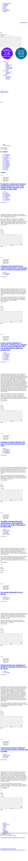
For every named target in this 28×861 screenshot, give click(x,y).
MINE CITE (5, 832)
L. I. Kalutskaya (6, 161)
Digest (4, 7)
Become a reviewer (4, 92)
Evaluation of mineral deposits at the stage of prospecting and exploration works (13, 443)
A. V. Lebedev (6, 155)
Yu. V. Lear (5, 168)
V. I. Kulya (5, 159)
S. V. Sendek (5, 167)
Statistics (5, 11)
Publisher (8, 66)
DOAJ (4, 826)
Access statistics (9, 67)
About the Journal (6, 3)
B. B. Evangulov (6, 145)
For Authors (5, 9)
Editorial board (9, 64)
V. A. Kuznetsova (6, 158)
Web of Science (6, 824)
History (7, 62)
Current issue (6, 4)
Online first (5, 5)
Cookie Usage (11, 837)
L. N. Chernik (6, 162)
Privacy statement (4, 837)
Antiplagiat (5, 831)
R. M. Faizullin (6, 166)
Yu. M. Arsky (6, 169)
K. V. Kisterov (6, 160)
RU (1, 32)
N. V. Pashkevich (6, 163)
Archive (4, 6)
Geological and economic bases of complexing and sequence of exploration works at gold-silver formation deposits (14, 267)
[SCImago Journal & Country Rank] (8, 848)
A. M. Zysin (5, 156)
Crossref (5, 827)
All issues (8, 78)
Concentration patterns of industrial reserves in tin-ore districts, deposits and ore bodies (14, 749)
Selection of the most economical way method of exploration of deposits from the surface (13, 666)
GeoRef (4, 825)
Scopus (4, 822)
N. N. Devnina (6, 165)
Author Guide (8, 71)
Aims (7, 63)
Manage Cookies (17, 837)
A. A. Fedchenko (6, 154)
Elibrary (4, 829)
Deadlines (8, 73)
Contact (7, 69)
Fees (7, 74)
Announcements (6, 10)
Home (4, 144)
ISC (4, 828)
